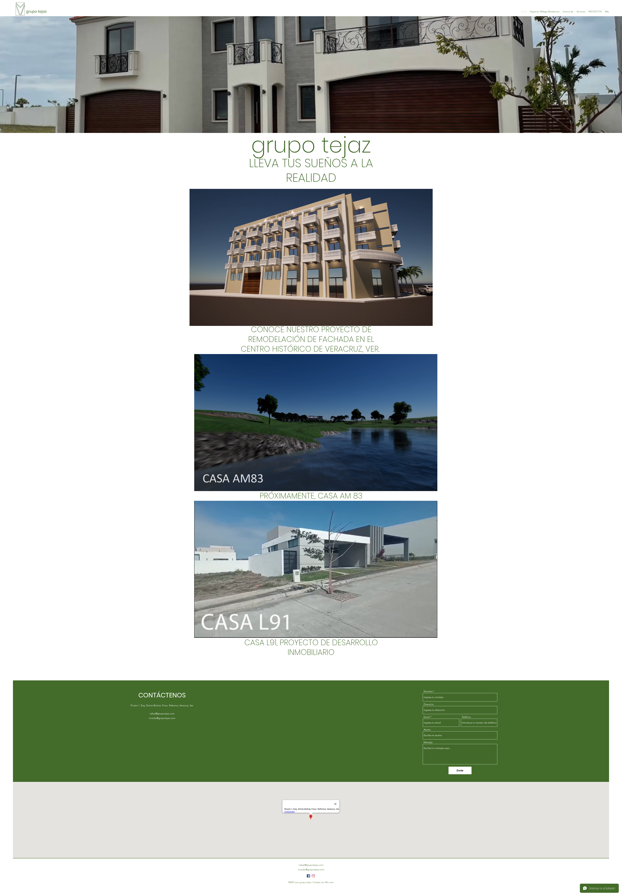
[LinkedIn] (313, 876)
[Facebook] (308, 876)
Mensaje (428, 742)
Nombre (428, 691)
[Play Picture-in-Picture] (423, 321)
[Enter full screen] (428, 321)
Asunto (427, 729)
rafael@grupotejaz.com (162, 713)
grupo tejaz (36, 11)
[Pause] (194, 321)
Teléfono (466, 717)
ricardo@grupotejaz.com (162, 718)
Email (427, 717)
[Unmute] (199, 321)
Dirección (429, 704)
